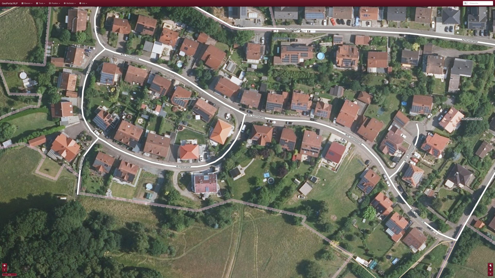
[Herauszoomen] (490, 274)
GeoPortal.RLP (10, 3)
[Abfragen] (4, 265)
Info (84, 3)
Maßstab (70, 3)
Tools (41, 3)
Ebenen (27, 3)
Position (55, 3)
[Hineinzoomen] (490, 269)
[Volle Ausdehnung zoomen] (490, 265)
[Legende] (4, 270)
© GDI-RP (5, 9)
